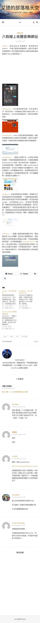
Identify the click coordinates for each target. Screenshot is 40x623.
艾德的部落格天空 (20, 7)
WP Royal (22, 619)
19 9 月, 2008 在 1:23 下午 (19, 525)
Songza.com (6, 109)
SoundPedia (6, 157)
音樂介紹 (20, 33)
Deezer (5, 46)
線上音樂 (24, 336)
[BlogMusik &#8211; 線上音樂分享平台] (27, 299)
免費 (11, 336)
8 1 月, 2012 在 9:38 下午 (8, 388)
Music (5, 336)
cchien (14, 456)
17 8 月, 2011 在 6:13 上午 (19, 407)
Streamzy (5, 234)
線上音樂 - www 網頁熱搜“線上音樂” (15, 392)
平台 (17, 336)
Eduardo (9, 341)
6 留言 (35, 341)
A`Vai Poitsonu (18, 523)
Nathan (15, 404)
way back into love (29, 241)
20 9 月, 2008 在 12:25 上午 (19, 458)
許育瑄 (14, 432)
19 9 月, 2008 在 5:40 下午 (19, 497)
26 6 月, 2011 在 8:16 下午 (19, 434)
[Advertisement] (20, 70)
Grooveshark (7, 135)
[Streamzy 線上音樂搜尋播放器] (10, 320)
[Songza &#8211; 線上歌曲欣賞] (10, 299)
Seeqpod (5, 194)
